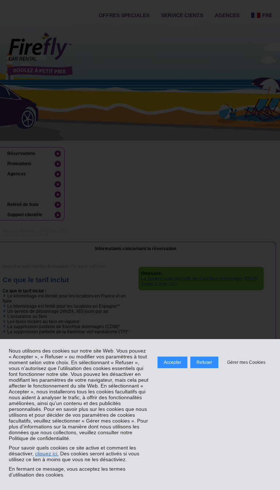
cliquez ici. (47, 453)
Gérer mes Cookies (246, 362)
